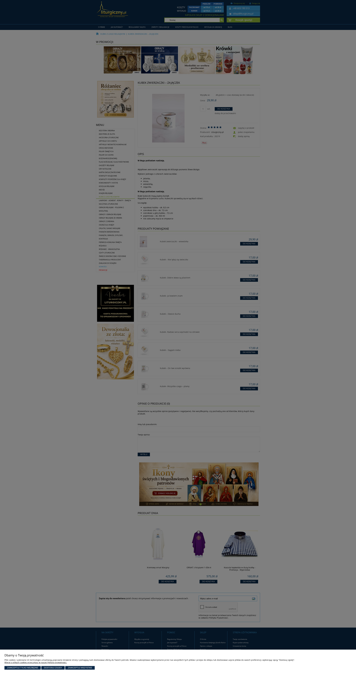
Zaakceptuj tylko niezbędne (22, 668)
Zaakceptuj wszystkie (80, 668)
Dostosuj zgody (53, 668)
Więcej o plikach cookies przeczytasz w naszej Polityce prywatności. (35, 662)
